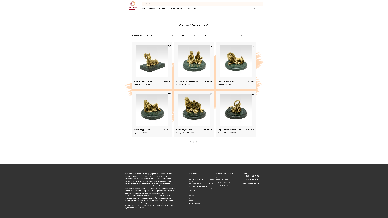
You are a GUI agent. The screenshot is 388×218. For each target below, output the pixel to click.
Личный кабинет (222, 185)
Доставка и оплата (175, 9)
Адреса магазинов (223, 182)
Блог (195, 9)
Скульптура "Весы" (185, 130)
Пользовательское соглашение (201, 184)
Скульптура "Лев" (226, 81)
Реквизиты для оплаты (197, 203)
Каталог (192, 195)
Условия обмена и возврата (199, 186)
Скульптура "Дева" (143, 130)
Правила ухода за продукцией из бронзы (201, 189)
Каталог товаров (148, 9)
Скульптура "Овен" (143, 81)
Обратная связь (195, 193)
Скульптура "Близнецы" (187, 81)
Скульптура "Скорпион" (229, 130)
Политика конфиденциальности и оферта (201, 180)
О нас (187, 9)
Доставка (192, 201)
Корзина (259, 9)
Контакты (161, 9)
